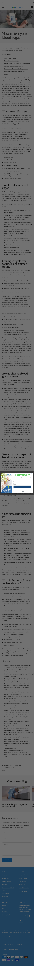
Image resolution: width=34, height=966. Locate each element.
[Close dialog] (32, 473)
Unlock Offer (22, 487)
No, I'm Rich (22, 491)
